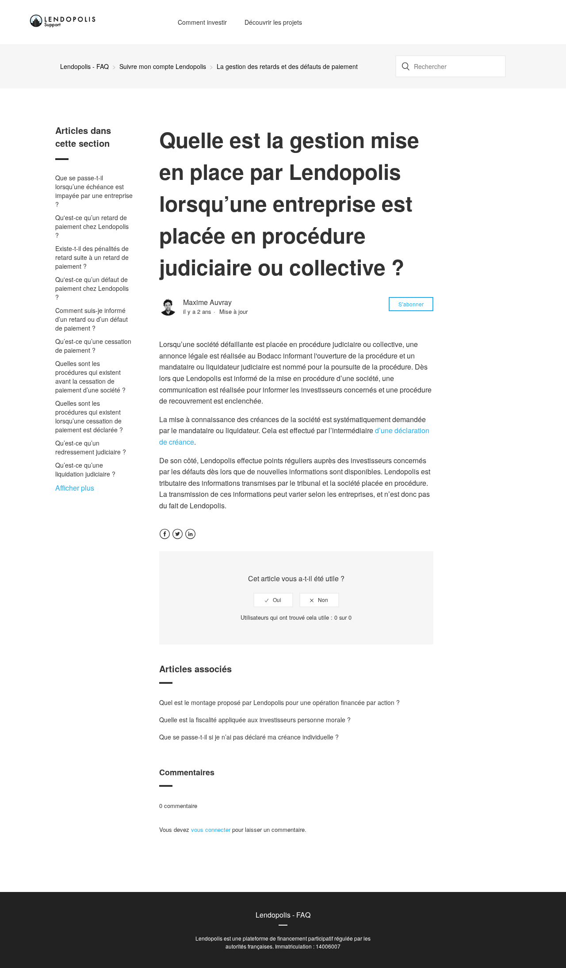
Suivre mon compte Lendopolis (162, 66)
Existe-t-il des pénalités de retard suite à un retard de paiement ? (92, 257)
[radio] (273, 600)
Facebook (164, 539)
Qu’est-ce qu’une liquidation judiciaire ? (85, 469)
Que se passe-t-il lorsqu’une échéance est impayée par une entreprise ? (94, 191)
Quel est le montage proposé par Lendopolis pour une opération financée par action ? (279, 702)
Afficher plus (74, 488)
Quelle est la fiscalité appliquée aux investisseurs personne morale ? (255, 719)
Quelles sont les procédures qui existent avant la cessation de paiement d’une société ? (90, 376)
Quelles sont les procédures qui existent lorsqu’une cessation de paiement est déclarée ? (89, 416)
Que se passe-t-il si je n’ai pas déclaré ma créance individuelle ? (249, 736)
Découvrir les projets (273, 22)
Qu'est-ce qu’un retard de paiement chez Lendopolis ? (92, 226)
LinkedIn (190, 539)
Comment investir (202, 22)
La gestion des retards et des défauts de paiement (287, 66)
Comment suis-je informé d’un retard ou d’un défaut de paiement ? (91, 319)
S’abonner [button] (411, 304)
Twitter (177, 539)
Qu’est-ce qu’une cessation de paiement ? (93, 345)
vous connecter (210, 829)
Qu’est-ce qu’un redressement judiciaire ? (90, 447)
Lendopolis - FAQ (84, 66)
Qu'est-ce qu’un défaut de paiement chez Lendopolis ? (92, 288)
